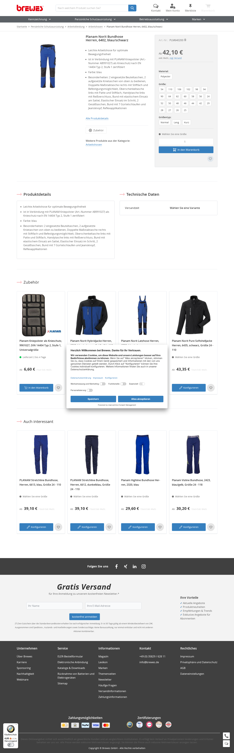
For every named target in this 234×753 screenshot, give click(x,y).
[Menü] (16, 725)
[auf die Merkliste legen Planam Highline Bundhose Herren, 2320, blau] (160, 527)
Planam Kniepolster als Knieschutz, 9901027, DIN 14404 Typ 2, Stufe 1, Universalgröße (40, 345)
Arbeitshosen (95, 26)
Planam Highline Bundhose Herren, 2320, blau (140, 482)
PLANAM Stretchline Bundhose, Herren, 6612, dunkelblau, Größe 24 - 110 (90, 484)
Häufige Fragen (107, 685)
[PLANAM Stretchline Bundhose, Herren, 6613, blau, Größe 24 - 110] (40, 454)
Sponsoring (24, 668)
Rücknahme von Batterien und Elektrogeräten (76, 675)
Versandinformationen (112, 691)
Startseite (22, 26)
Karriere (22, 662)
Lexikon (103, 662)
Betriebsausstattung (151, 19)
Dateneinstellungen (192, 674)
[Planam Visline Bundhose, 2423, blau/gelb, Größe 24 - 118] (193, 454)
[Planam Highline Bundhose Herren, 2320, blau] (142, 454)
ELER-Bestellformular (70, 656)
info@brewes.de (149, 662)
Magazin (103, 656)
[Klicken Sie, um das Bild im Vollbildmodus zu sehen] (48, 66)
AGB (182, 668)
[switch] (11, 745)
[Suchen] (132, 8)
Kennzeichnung (37, 19)
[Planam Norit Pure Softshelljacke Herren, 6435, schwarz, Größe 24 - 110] (193, 315)
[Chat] (226, 743)
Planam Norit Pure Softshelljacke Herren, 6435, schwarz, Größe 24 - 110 (192, 345)
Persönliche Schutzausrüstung (93, 19)
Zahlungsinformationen (112, 697)
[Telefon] (226, 735)
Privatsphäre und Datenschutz (198, 662)
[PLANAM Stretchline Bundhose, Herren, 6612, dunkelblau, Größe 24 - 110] (91, 454)
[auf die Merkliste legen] (210, 159)
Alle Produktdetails (97, 118)
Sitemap (63, 683)
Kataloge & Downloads (71, 668)
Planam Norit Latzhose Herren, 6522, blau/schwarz (140, 343)
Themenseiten (107, 674)
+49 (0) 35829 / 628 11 (152, 656)
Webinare (22, 679)
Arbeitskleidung (76, 26)
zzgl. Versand (176, 58)
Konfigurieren (190, 387)
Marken (196, 19)
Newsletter (105, 679)
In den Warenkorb (38, 387)
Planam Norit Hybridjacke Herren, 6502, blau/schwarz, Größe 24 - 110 (91, 343)
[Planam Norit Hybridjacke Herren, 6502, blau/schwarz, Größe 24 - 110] (91, 315)
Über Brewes (24, 656)
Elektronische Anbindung (73, 662)
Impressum (187, 656)
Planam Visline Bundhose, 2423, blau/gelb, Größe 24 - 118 (191, 482)
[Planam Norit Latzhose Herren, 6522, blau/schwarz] (142, 315)
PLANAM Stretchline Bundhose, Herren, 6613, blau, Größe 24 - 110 (40, 482)
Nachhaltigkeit (25, 674)
